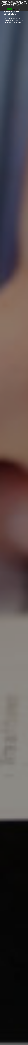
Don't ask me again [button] (17, 9)
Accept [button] (9, 9)
